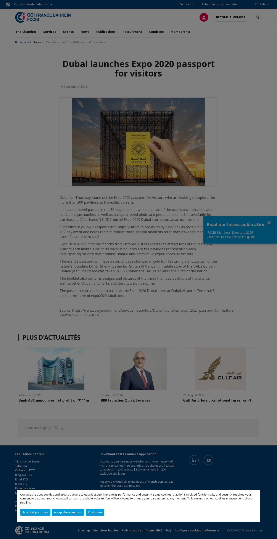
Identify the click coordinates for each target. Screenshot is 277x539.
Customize (95, 512)
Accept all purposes (35, 512)
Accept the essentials (68, 512)
